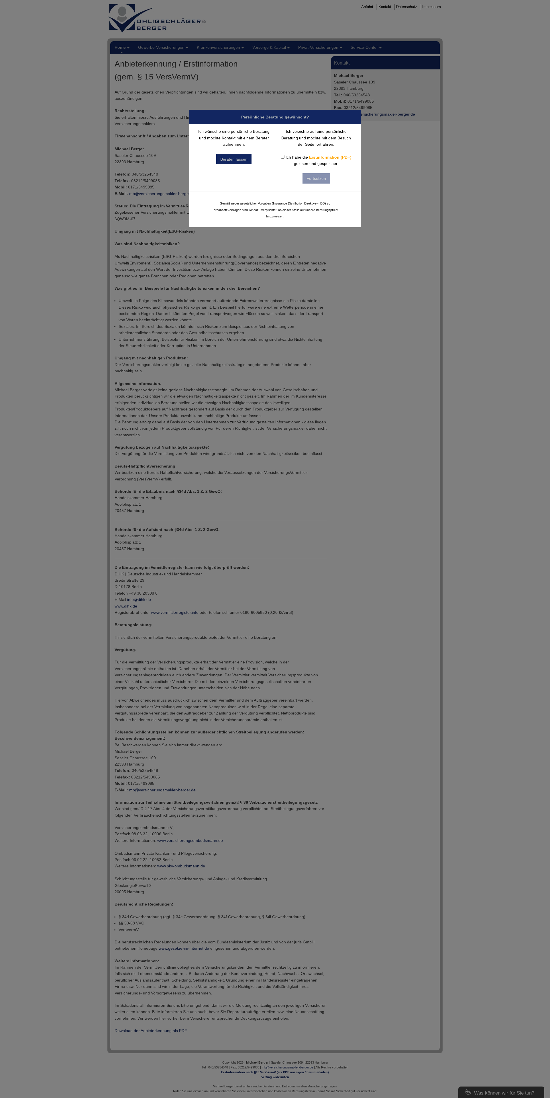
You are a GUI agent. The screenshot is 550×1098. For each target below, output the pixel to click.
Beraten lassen (233, 159)
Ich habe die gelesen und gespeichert (317, 160)
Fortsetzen (316, 178)
